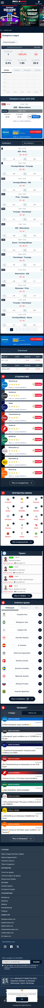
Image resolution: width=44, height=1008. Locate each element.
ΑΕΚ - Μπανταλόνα (22, 107)
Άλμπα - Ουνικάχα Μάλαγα (22, 243)
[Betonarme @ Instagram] (5, 947)
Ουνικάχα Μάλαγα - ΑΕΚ (22, 182)
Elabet (11, 403)
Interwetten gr (13, 458)
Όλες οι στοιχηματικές (20, 483)
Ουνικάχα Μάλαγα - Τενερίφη (22, 166)
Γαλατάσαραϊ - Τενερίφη (22, 257)
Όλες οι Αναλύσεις (20, 699)
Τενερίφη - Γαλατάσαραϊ (22, 212)
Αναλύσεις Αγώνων (7, 861)
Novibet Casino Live (7, 923)
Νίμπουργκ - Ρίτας (22, 288)
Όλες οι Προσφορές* (20, 839)
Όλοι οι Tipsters (20, 596)
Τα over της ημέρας (7, 872)
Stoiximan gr (13, 381)
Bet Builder (4, 882)
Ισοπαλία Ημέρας (7, 886)
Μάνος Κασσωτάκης (8, 563)
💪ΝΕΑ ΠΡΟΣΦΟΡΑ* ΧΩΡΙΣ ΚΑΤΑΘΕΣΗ (15, 790)
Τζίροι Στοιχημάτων (8, 864)
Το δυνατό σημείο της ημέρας (11, 876)
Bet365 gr (12, 436)
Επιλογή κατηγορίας (9, 42)
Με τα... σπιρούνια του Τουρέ (17, 589)
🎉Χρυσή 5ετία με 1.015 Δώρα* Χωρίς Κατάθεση (19, 778)
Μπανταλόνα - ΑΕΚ (22, 274)
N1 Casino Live (6, 936)
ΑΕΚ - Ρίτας (22, 152)
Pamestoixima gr (14, 414)
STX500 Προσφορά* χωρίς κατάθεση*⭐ (16, 725)
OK (22, 999)
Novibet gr (12, 392)
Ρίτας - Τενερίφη (22, 197)
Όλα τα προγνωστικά (20, 542)
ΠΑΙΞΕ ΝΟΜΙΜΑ (35, 132)
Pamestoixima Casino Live (9, 929)
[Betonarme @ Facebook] (11, 947)
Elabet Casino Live (7, 926)
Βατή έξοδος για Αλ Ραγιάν (17, 570)
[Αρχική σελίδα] (1, 30)
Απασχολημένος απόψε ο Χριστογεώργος (21, 579)
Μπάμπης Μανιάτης (8, 591)
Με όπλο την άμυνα (14, 560)
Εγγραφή (36, 962)
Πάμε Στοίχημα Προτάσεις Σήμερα (12, 854)
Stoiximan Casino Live (8, 919)
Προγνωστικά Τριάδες (8, 879)
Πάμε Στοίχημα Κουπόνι (9, 857)
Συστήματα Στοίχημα (8, 889)
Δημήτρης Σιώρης (7, 572)
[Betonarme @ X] (18, 947)
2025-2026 (37, 47)
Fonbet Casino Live (7, 933)
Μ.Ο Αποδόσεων (29, 143)
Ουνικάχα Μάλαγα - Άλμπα (22, 317)
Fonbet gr (12, 425)
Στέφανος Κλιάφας (8, 582)
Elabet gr (4, 904)
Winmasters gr (14, 447)
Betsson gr (12, 469)
